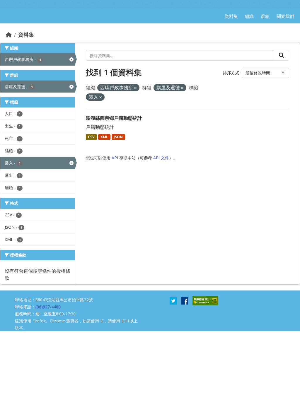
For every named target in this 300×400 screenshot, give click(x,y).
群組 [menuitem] (265, 16)
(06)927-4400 (48, 307)
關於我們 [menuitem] (285, 16)
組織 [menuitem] (249, 16)
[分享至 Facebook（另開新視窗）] (185, 300)
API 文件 (161, 157)
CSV (91, 136)
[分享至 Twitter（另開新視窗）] (173, 300)
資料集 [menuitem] (231, 16)
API (115, 157)
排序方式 (231, 73)
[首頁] (9, 34)
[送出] (281, 55)
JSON (118, 136)
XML (104, 136)
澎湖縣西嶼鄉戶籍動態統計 (114, 118)
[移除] (135, 88)
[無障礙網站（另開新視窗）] (205, 300)
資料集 (26, 34)
